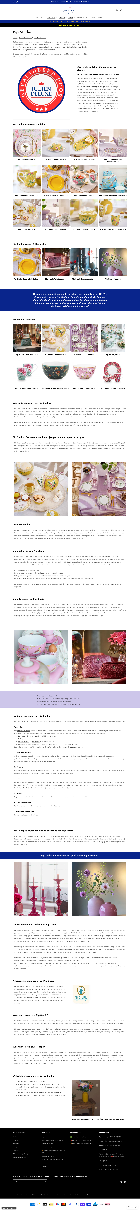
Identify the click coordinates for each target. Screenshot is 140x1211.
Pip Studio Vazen (112, 279)
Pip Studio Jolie (112, 355)
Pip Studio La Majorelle (54, 355)
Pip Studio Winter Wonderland (54, 388)
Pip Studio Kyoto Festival (26, 355)
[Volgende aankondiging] (92, 2)
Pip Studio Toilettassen (54, 279)
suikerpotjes (63, 744)
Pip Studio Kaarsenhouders (83, 279)
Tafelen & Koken (40, 38)
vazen (42, 806)
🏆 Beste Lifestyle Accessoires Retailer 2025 (53, 1152)
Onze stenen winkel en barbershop (52, 1159)
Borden (20, 736)
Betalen (15, 1147)
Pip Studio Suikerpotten (83, 229)
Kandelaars (18, 806)
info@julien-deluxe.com (107, 1165)
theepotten (36, 742)
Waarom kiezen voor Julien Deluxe (52, 1140)
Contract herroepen (9, 1208)
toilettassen (52, 797)
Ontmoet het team (47, 1147)
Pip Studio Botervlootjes (54, 159)
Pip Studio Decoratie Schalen (54, 195)
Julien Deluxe (20, 1194)
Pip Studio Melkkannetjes (25, 195)
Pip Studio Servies (25, 229)
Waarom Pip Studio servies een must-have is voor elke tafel (38, 1084)
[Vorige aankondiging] (48, 2)
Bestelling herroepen (19, 1157)
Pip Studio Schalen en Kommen (112, 195)
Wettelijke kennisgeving (75, 1194)
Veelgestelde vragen (48, 1156)
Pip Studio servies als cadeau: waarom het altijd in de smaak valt (40, 1092)
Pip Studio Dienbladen (83, 159)
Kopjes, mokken (23, 742)
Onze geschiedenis (47, 1143)
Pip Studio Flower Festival (112, 388)
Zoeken (15, 1137)
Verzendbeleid (63, 1194)
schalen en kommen (31, 736)
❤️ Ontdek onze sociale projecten (80, 1140)
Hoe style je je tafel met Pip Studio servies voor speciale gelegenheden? (57, 747)
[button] (40, 18)
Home (15, 38)
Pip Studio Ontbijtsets (83, 195)
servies (114, 414)
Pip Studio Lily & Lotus (83, 355)
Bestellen (16, 1143)
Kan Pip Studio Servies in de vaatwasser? (32, 1081)
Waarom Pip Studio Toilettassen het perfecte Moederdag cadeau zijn (41, 1095)
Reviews (44, 1166)
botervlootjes (53, 744)
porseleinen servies (23, 731)
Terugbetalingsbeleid (31, 1194)
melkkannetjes (73, 744)
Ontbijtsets (22, 739)
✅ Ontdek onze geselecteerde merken (82, 1137)
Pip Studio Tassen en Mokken (112, 229)
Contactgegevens (87, 1194)
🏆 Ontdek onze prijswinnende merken (82, 1143)
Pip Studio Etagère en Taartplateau (113, 160)
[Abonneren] (45, 1181)
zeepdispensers (25, 815)
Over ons (44, 1137)
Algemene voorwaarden (52, 1194)
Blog (43, 1163)
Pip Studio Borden (25, 159)
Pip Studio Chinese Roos (83, 388)
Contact (15, 1140)
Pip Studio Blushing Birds (25, 388)
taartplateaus (28, 744)
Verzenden (16, 1150)
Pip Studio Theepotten (54, 229)
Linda (56, 696)
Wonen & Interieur (25, 38)
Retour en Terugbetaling (20, 1154)
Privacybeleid (41, 1194)
